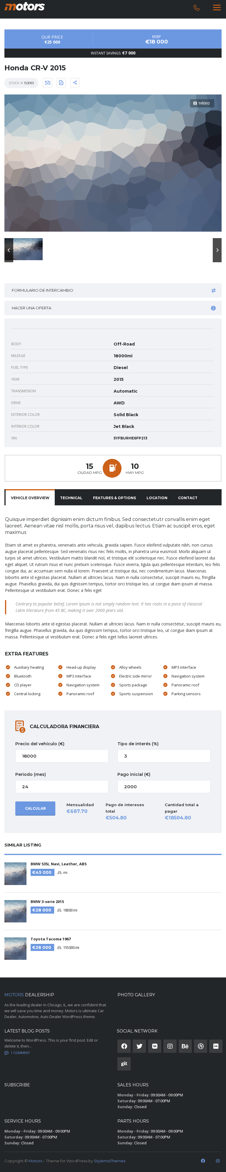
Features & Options (114, 498)
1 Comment (20, 1052)
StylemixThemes (109, 1160)
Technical (71, 498)
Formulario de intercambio (42, 290)
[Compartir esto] (75, 82)
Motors (35, 1160)
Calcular (35, 808)
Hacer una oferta (31, 308)
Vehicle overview (30, 498)
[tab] (30, 498)
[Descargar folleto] (61, 82)
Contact (187, 498)
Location (157, 498)
